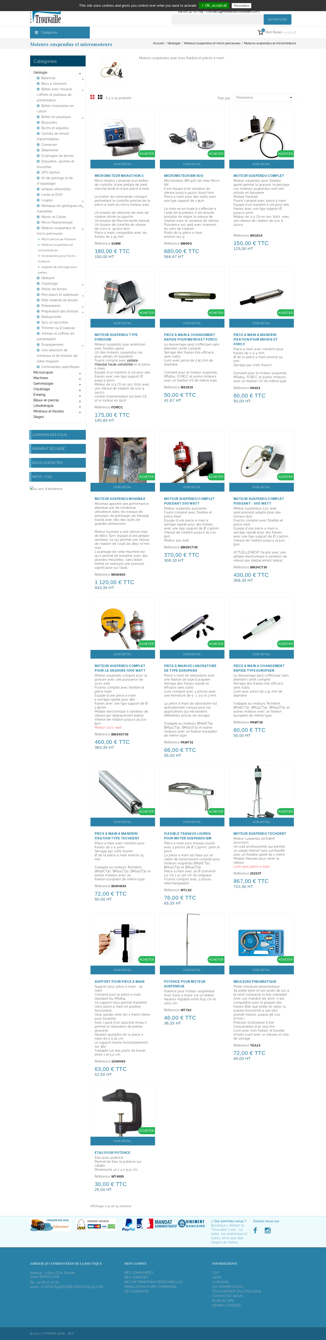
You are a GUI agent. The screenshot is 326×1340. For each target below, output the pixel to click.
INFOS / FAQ (42, 477)
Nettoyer (48, 278)
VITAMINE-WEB (53, 1333)
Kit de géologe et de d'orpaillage (55, 180)
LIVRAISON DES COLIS (49, 435)
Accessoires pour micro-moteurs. (57, 258)
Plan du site (223, 1300)
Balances (48, 78)
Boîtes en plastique (56, 117)
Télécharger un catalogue (236, 1291)
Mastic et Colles (53, 217)
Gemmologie (43, 383)
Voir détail (123, 164)
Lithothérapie (43, 405)
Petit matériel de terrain (59, 300)
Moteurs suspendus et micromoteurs (55, 247)
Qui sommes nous (227, 1286)
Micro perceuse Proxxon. (58, 239)
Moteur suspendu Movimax (120, 499)
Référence (102, 243)
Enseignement (52, 344)
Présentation (51, 306)
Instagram (267, 1231)
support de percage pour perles (57, 269)
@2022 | (36, 1333)
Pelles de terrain (54, 289)
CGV (215, 1272)
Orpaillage (49, 283)
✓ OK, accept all (214, 5)
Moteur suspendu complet (259, 176)
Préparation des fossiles (60, 311)
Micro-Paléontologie (57, 222)
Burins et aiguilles (55, 128)
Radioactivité (51, 317)
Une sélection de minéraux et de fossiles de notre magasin (57, 355)
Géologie (40, 72)
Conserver (49, 144)
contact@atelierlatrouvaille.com (233, 11)
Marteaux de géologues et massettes (59, 208)
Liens (216, 1277)
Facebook (256, 1231)
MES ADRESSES (136, 1277)
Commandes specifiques (60, 367)
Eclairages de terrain (57, 156)
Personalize (241, 5)
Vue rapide (149, 113)
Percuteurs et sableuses (60, 294)
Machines (40, 378)
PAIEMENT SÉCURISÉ (48, 449)
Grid (92, 97)
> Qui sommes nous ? (228, 1221)
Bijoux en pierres (46, 400)
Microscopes (43, 372)
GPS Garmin (50, 172)
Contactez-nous (227, 1296)
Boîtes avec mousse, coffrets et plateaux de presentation (55, 94)
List (100, 97)
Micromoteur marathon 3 (119, 176)
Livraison (220, 1282)
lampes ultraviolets (56, 189)
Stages (38, 417)
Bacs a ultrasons (54, 83)
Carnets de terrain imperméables (53, 136)
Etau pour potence (113, 1152)
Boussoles (49, 122)
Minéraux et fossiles (48, 411)
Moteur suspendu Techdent (260, 833)
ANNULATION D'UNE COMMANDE (150, 1286)
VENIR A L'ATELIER (226, 1305)
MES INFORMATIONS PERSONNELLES (153, 1282)
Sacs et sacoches (54, 322)
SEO (71, 1333)
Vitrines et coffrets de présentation (55, 336)
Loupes (47, 200)
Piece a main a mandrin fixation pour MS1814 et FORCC (256, 339)
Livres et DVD (52, 194)
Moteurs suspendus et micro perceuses (56, 230)
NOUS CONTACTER (47, 463)
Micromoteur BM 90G (183, 176)
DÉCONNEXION (136, 1291)
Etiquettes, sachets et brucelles (55, 164)
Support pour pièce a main (120, 981)
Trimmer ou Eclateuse (58, 328)
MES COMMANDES (138, 1272)
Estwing (39, 394)
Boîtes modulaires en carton (55, 108)
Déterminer (50, 150)
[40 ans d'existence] (46, 488)
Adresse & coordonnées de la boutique (66, 1263)
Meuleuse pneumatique (255, 981)
